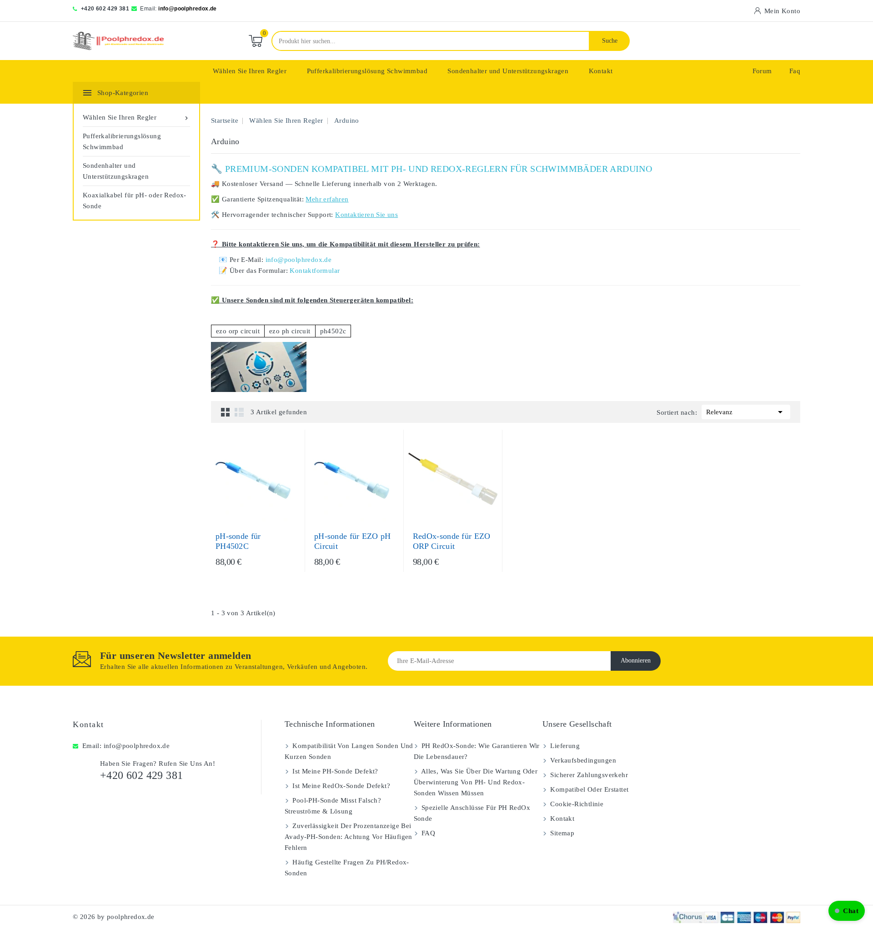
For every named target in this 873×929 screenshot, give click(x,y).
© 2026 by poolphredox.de (114, 916)
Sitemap (561, 833)
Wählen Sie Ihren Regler (249, 71)
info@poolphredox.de (187, 8)
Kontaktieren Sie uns (366, 214)
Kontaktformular (315, 270)
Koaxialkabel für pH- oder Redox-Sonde (134, 200)
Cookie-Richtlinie (575, 804)
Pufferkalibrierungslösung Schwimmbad (367, 71)
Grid (225, 412)
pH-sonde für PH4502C (238, 541)
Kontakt (601, 71)
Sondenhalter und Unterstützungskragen (507, 71)
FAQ (428, 833)
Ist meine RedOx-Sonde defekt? (340, 785)
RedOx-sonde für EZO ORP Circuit (452, 541)
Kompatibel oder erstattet (588, 789)
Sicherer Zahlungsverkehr (588, 774)
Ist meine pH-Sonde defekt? (334, 771)
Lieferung (564, 745)
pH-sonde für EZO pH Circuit (352, 541)
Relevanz (746, 412)
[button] (846, 911)
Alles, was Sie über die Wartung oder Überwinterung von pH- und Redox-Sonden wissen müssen (476, 782)
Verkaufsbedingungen (582, 760)
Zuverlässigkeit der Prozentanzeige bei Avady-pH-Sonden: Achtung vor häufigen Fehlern (348, 836)
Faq (794, 71)
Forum (762, 71)
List (239, 412)
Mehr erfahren (327, 199)
